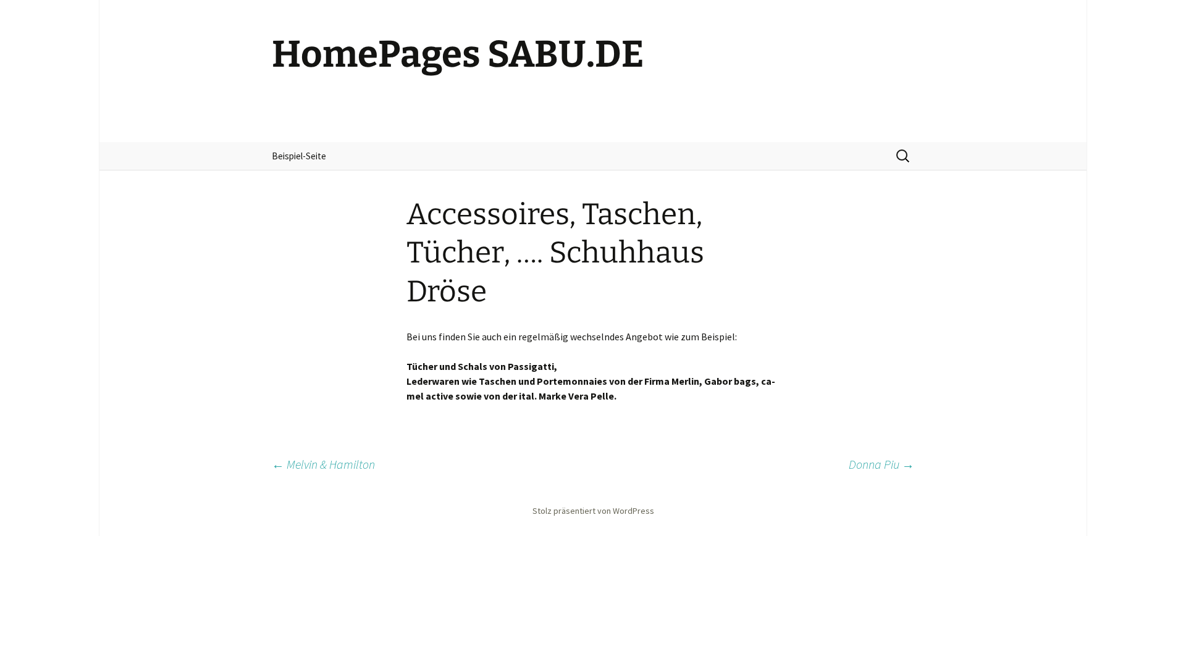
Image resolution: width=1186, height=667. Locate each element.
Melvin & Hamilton (323, 464)
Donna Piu (881, 464)
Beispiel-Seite (299, 156)
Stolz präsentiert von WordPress (593, 510)
